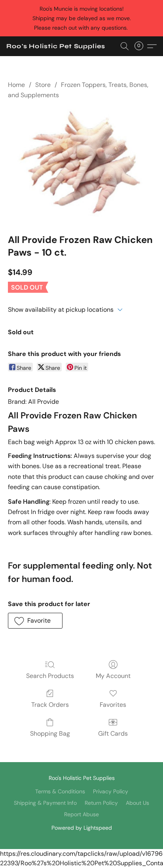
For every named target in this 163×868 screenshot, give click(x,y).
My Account (113, 676)
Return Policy (101, 802)
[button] (55, 46)
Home (16, 85)
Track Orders (50, 704)
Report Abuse (81, 814)
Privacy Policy (110, 791)
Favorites (113, 704)
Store (43, 85)
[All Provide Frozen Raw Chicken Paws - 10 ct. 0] (81, 165)
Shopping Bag (50, 733)
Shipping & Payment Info (45, 802)
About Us (137, 802)
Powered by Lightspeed (81, 827)
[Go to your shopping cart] (141, 46)
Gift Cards (113, 733)
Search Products (50, 676)
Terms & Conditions (60, 791)
